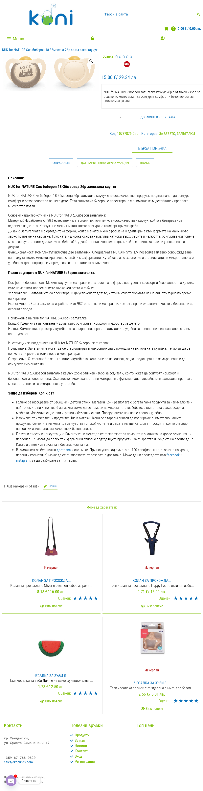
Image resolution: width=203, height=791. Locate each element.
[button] (16, 39)
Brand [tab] (145, 162)
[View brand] (127, 66)
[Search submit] (198, 14)
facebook (173, 455)
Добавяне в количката (158, 117)
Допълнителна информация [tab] (105, 162)
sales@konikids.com (18, 762)
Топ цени (145, 725)
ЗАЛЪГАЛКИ (186, 134)
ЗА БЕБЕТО (167, 134)
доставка (64, 450)
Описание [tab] (61, 162)
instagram (23, 460)
